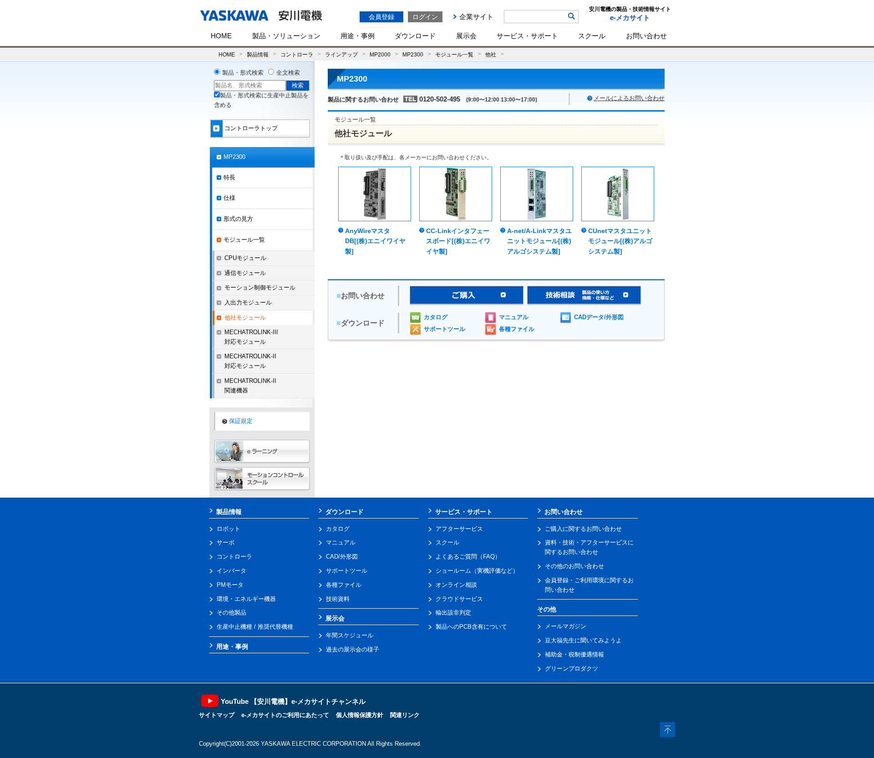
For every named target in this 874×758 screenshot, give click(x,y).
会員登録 (381, 16)
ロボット (228, 528)
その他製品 (231, 612)
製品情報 (258, 54)
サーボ (225, 542)
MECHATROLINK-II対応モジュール (250, 361)
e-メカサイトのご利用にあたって (285, 715)
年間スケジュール (349, 635)
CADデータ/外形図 (599, 317)
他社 (490, 54)
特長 (229, 177)
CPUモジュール (245, 257)
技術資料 (338, 598)
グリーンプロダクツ (571, 668)
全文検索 (288, 72)
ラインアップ (341, 54)
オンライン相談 (456, 584)
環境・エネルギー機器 (246, 598)
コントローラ (296, 54)
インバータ (231, 570)
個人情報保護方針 (359, 715)
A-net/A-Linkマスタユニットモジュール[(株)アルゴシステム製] (539, 241)
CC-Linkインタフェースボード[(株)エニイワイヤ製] (458, 241)
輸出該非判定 (453, 612)
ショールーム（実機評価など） (477, 570)
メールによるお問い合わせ (629, 98)
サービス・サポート (527, 36)
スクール (591, 36)
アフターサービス (459, 528)
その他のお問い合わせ (574, 566)
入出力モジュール (248, 302)
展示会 (466, 36)
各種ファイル (516, 329)
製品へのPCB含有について (471, 626)
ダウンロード (415, 36)
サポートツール (444, 329)
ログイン (425, 16)
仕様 (229, 197)
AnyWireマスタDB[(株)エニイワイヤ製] (375, 241)
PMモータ (230, 584)
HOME (221, 36)
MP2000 (380, 54)
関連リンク (405, 715)
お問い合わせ (646, 36)
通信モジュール (245, 273)
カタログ (435, 317)
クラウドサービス (459, 598)
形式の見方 (238, 218)
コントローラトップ (251, 128)
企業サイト (476, 16)
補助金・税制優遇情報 (574, 654)
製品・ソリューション (286, 36)
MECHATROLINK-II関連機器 (250, 385)
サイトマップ (216, 715)
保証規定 (241, 420)
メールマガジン (565, 626)
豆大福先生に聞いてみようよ (583, 640)
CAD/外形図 (342, 556)
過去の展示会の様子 (352, 649)
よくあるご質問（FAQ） (468, 556)
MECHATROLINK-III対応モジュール (251, 337)
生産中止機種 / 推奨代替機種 (255, 626)
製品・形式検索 (243, 72)
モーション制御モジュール (259, 287)
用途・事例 (357, 36)
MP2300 (412, 54)
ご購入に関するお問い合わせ (583, 528)
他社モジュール (245, 317)
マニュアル (513, 317)
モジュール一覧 (454, 54)
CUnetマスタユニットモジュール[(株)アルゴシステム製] (620, 241)
